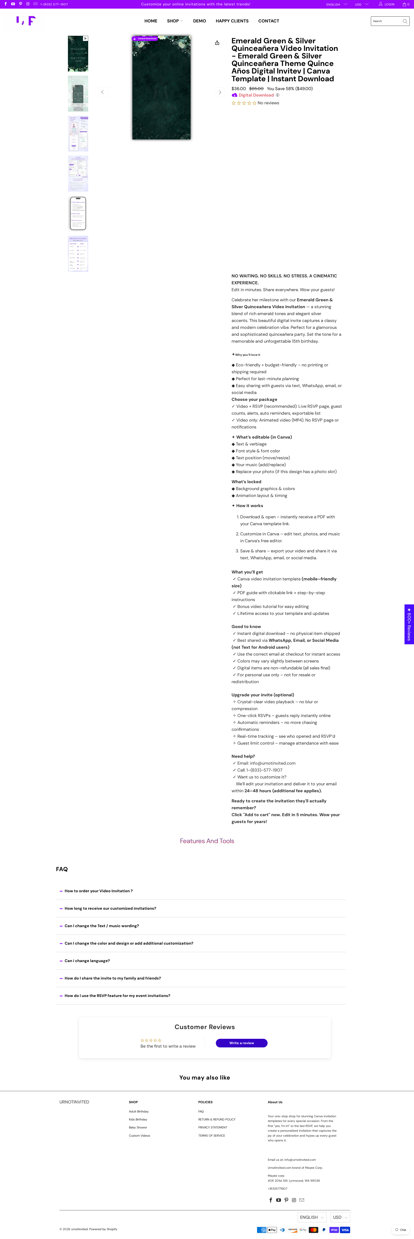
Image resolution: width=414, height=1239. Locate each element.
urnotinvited (79, 1229)
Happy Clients (232, 21)
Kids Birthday (138, 1119)
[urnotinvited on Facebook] (5, 4)
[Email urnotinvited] (35, 4)
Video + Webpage (296, 126)
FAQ (201, 1111)
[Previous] (103, 92)
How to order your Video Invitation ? (99, 891)
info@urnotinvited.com (273, 763)
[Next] (219, 92)
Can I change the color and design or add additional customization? (129, 943)
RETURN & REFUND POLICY (216, 1119)
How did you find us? (250, 230)
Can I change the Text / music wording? (102, 925)
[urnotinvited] (24, 21)
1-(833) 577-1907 (54, 4)
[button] (244, 103)
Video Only (254, 128)
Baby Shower (138, 1127)
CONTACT (268, 21)
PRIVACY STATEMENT (212, 1127)
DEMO (199, 21)
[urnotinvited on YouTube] (13, 4)
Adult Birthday (139, 1111)
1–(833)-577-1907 (264, 770)
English (333, 4)
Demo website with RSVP (273, 221)
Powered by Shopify (103, 1229)
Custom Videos (139, 1135)
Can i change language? (87, 960)
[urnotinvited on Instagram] (28, 4)
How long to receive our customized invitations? (110, 908)
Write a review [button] (241, 1043)
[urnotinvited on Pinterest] (20, 4)
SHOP (173, 21)
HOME (150, 21)
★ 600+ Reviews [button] (409, 624)
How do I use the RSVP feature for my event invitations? (117, 995)
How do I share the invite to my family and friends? (113, 978)
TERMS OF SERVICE (211, 1135)
